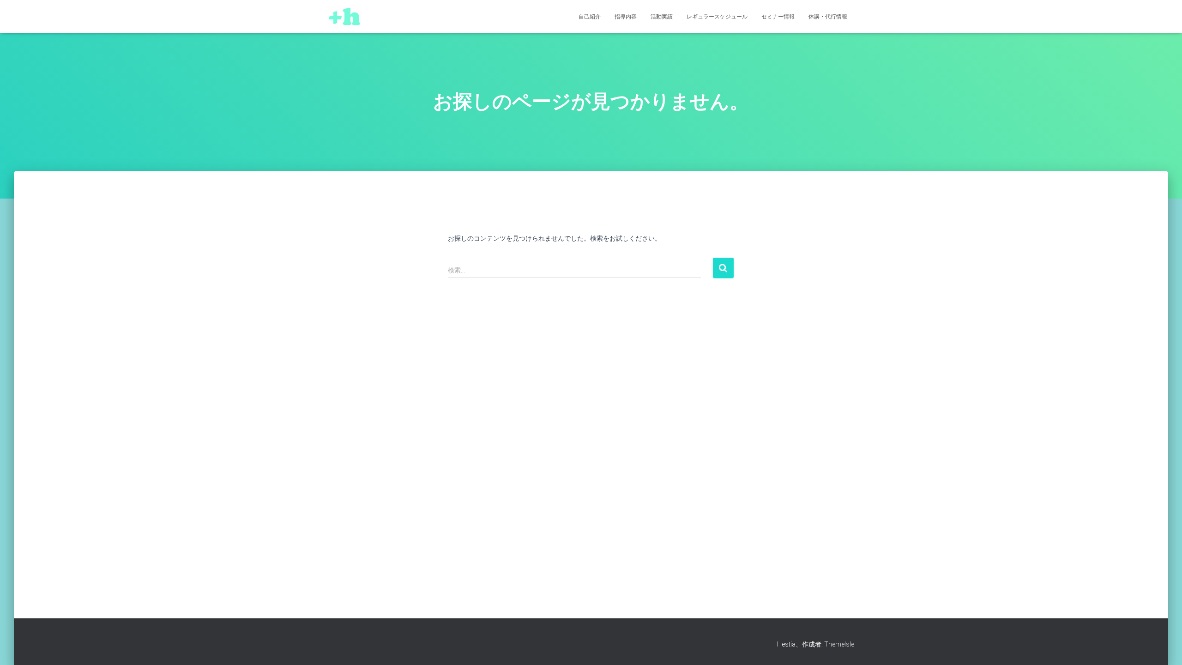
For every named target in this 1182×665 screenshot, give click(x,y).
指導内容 (626, 16)
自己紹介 (590, 16)
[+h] (345, 16)
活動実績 (662, 16)
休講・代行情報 (827, 16)
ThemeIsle (839, 644)
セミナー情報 (778, 16)
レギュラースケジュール (717, 16)
